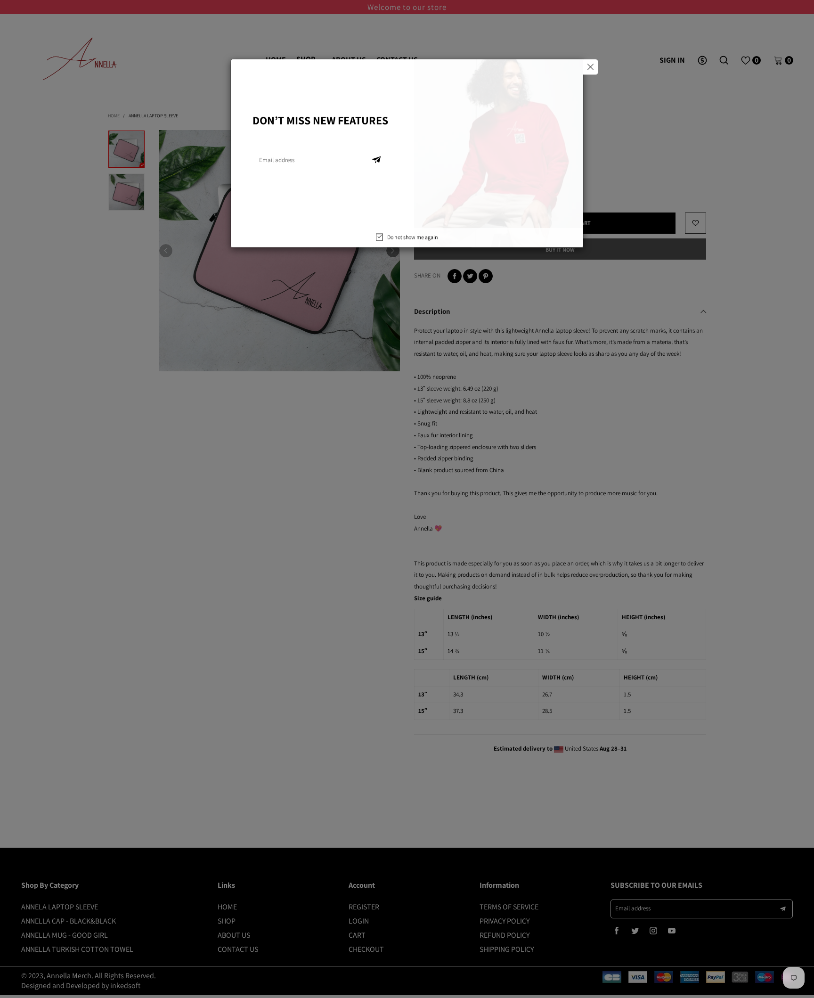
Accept (760, 984)
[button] (376, 165)
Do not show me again (412, 242)
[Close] (590, 72)
